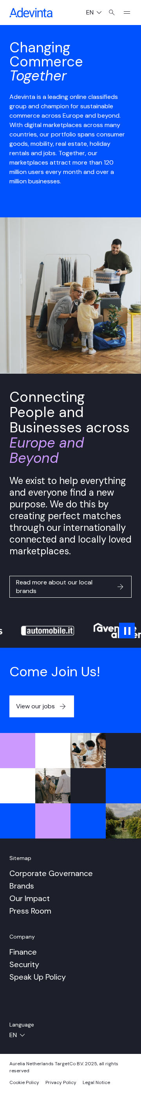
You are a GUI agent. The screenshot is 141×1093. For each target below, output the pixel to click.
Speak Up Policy (37, 977)
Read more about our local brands (54, 586)
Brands (21, 886)
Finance (23, 952)
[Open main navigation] (124, 12)
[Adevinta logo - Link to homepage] (30, 12)
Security (24, 964)
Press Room (30, 911)
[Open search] (112, 12)
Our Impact (29, 898)
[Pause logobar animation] (127, 630)
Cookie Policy (24, 1082)
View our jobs (35, 706)
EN (97, 13)
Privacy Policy (60, 1082)
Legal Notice (96, 1082)
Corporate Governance (51, 873)
